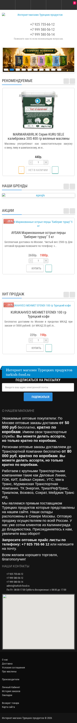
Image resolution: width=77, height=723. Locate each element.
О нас (5, 659)
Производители (10, 679)
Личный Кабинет (11, 687)
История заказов (11, 691)
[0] (69, 5)
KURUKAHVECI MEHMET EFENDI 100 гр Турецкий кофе (38, 314)
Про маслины (9, 671)
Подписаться (40, 396)
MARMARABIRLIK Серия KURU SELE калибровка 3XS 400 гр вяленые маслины (38, 136)
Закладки (7, 695)
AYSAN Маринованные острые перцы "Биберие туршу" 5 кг (38, 235)
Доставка (7, 663)
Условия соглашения (13, 667)
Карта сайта (8, 706)
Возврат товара (10, 703)
